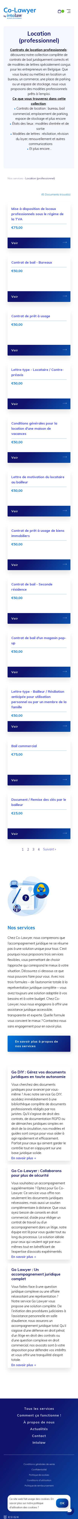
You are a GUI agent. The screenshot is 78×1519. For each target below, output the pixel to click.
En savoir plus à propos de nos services (36, 1043)
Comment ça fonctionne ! (39, 1415)
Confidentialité (39, 1469)
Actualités (39, 1429)
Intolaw (39, 1442)
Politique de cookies (39, 1474)
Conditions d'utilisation (39, 1480)
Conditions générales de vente (39, 1464)
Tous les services (39, 1409)
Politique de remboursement (39, 1485)
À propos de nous (39, 1422)
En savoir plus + (23, 1158)
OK (62, 1503)
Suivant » (49, 849)
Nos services (15, 178)
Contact (39, 1436)
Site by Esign (11, 1517)
